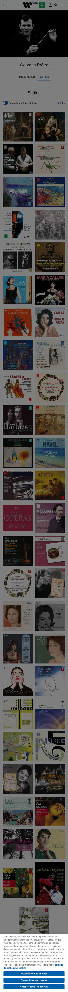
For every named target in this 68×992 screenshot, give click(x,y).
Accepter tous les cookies (34, 986)
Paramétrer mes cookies (34, 973)
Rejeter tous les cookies (34, 980)
